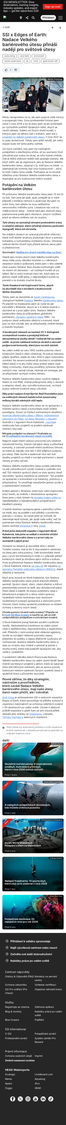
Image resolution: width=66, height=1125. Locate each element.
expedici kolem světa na (47, 497)
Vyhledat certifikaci (45, 984)
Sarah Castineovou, (44, 297)
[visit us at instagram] (29, 1098)
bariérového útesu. (53, 300)
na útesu (29, 418)
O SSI (8, 1033)
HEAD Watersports (17, 1069)
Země (42, 525)
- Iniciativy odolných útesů (28, 317)
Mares (8, 1078)
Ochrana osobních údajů (18, 1055)
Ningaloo (40, 418)
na (45, 415)
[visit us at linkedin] (44, 1098)
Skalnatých (53, 415)
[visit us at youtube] (37, 1098)
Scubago (10, 1074)
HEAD (38, 1088)
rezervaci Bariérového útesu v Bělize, (22, 415)
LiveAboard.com (44, 1074)
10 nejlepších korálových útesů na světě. (29, 436)
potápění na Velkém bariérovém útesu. (23, 136)
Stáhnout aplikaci (44, 1006)
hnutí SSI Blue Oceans (16, 614)
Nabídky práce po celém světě (29, 960)
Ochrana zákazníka (16, 984)
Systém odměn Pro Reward (45, 1040)
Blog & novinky (13, 1011)
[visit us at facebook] (14, 1098)
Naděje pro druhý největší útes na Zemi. (39, 252)
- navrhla (49, 422)
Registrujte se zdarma (17, 1006)
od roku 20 (37, 565)
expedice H (26, 525)
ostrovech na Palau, (13, 418)
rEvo (37, 1083)
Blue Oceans (12, 1019)
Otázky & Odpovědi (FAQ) (19, 976)
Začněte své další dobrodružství (31, 954)
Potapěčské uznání (45, 1033)
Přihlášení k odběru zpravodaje (30, 941)
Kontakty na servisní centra (46, 978)
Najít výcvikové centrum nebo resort (33, 947)
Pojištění (39, 1019)
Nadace (28, 300)
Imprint (38, 1055)
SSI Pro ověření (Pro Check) (16, 991)
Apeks (8, 1083)
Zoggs (8, 1088)
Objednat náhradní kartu (48, 989)
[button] (53, 6)
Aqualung (40, 1078)
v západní (51, 418)
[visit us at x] (21, 1098)
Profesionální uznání (16, 1038)
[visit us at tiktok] (52, 1098)
